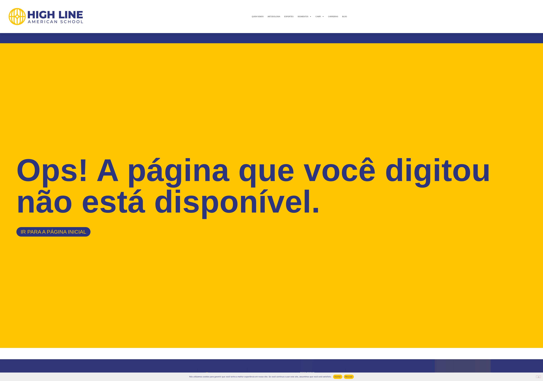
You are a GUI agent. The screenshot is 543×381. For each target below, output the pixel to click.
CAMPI (318, 17)
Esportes (288, 17)
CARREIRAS (333, 17)
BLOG (344, 17)
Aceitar (337, 376)
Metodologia (274, 17)
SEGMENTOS (303, 17)
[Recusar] (538, 376)
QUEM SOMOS (258, 17)
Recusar (349, 376)
